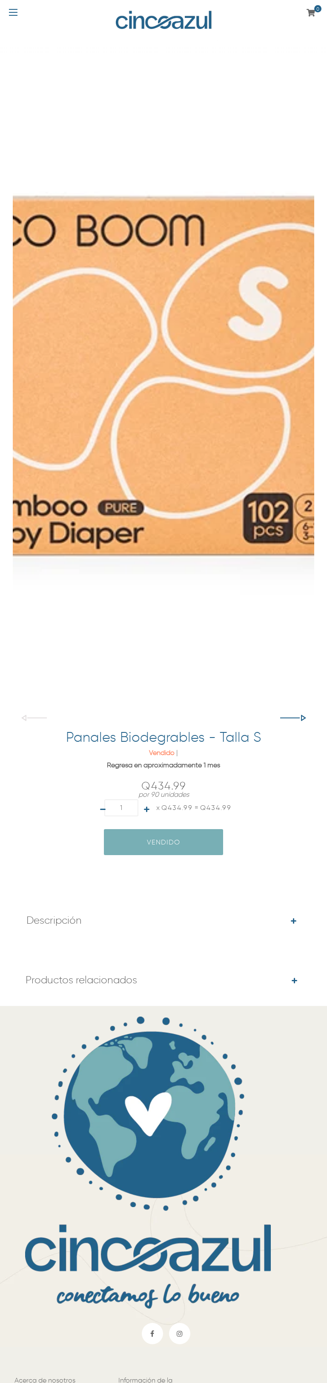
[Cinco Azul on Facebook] (152, 1333)
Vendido (163, 842)
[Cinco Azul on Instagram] (179, 1333)
